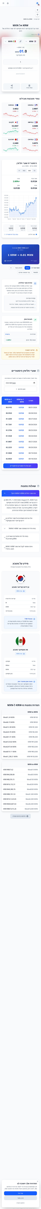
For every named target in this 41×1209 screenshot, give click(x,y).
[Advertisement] (20, 11)
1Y (19, 171)
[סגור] (37, 1181)
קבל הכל (20, 1193)
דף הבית (36, 19)
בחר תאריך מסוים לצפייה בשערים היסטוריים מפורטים (21, 378)
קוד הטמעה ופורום (24, 272)
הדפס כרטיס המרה (19, 816)
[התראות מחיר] (8, 3)
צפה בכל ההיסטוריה (12, 234)
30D (29, 171)
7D (34, 171)
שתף (27, 268)
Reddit (36, 272)
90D (24, 171)
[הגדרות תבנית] (37, 10)
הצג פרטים (21, 389)
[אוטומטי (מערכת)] (37, 14)
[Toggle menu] (3, 3)
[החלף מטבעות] (20, 41)
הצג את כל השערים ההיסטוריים (20, 466)
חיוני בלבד (21, 1198)
